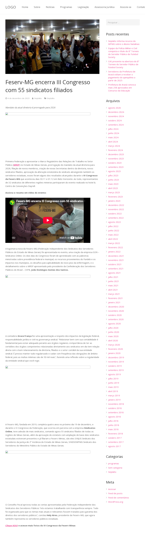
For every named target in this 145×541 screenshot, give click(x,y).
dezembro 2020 (116, 306)
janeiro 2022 (114, 251)
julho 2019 (113, 378)
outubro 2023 (115, 162)
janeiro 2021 (114, 302)
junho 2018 (113, 425)
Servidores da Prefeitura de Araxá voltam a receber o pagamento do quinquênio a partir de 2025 (121, 76)
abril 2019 (113, 391)
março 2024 (114, 145)
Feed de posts (115, 493)
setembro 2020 (116, 319)
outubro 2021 (115, 264)
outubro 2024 (115, 120)
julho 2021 (113, 277)
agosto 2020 (114, 323)
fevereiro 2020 (115, 349)
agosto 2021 (114, 272)
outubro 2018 (115, 408)
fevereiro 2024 (115, 150)
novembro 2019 (116, 361)
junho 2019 (113, 382)
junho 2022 (113, 230)
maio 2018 (113, 429)
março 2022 (114, 243)
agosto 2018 (114, 416)
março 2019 (114, 395)
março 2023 (114, 192)
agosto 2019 (114, 374)
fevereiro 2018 (115, 433)
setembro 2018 (116, 412)
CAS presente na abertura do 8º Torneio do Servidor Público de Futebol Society (123, 64)
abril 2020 (113, 340)
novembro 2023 (116, 158)
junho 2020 (113, 332)
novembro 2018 (116, 404)
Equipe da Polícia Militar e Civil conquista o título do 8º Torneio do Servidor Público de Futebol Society (123, 53)
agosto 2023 (114, 171)
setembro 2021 (116, 268)
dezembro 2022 (116, 205)
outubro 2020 (115, 315)
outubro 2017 (115, 437)
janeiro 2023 (114, 200)
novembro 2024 (116, 116)
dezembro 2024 (116, 112)
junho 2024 (113, 133)
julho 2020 (113, 327)
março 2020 (114, 344)
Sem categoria (115, 467)
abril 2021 (113, 289)
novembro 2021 (116, 260)
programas (113, 463)
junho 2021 (113, 281)
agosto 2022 (114, 222)
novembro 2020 (116, 310)
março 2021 (114, 294)
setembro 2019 (116, 370)
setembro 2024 (116, 124)
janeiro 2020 (114, 353)
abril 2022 (113, 238)
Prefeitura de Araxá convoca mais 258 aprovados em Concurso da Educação (122, 87)
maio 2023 (113, 183)
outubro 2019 (115, 365)
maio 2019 (113, 387)
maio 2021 (113, 285)
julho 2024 (113, 128)
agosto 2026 (114, 107)
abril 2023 (113, 188)
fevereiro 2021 (115, 298)
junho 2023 (113, 179)
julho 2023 (113, 175)
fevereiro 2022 (115, 247)
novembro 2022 (116, 209)
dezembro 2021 (116, 255)
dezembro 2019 (116, 357)
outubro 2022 (115, 213)
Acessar (112, 489)
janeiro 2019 (114, 399)
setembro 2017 (116, 442)
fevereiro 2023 (115, 196)
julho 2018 (113, 420)
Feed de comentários (118, 497)
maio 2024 (113, 137)
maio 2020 (113, 336)
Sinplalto (38, 98)
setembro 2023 (116, 167)
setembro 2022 (116, 217)
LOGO (10, 7)
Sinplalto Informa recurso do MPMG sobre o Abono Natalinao (123, 42)
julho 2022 (113, 226)
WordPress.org (115, 501)
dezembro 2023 (116, 154)
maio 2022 (113, 234)
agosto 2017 (114, 446)
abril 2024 (113, 141)
